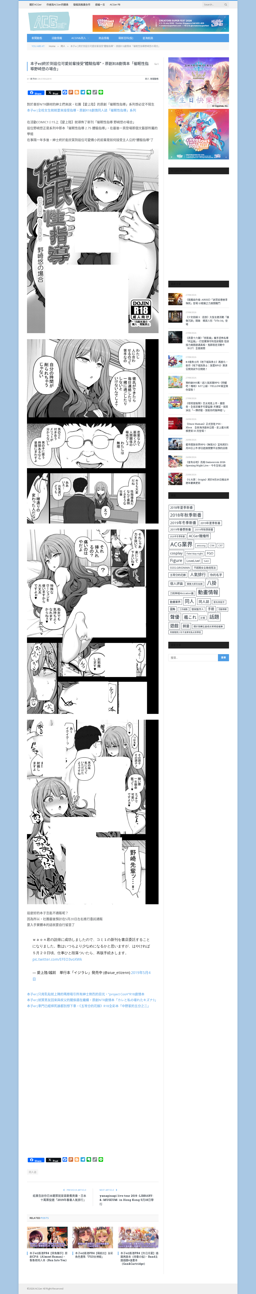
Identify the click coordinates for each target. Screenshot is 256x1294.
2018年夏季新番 (181, 507)
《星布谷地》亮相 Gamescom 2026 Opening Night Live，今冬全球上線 (206, 463)
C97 (220, 545)
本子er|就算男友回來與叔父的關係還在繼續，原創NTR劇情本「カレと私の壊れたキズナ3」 (92, 1000)
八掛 (212, 583)
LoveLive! (193, 561)
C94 (212, 545)
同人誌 (32, 1172)
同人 (147, 78)
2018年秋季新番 (185, 515)
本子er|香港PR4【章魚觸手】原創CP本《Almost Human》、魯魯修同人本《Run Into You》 (49, 1256)
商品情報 (104, 38)
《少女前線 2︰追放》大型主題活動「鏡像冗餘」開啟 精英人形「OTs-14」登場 (207, 320)
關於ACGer (35, 4)
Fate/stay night (195, 553)
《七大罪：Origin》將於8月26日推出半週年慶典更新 (207, 481)
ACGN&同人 (78, 38)
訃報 (203, 617)
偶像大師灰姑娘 (195, 584)
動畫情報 (208, 592)
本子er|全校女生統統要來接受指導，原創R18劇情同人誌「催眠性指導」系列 (81, 110)
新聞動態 (37, 38)
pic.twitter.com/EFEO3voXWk (57, 959)
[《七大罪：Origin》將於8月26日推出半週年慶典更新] (175, 479)
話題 (214, 616)
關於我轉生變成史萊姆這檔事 (208, 626)
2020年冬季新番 (177, 536)
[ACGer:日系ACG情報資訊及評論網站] (49, 21)
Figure (176, 560)
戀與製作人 (198, 609)
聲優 (175, 617)
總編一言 (100, 4)
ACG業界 (181, 544)
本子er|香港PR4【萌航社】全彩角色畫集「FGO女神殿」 (94, 1254)
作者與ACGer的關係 (57, 4)
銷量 (186, 626)
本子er (33, 78)
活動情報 (57, 38)
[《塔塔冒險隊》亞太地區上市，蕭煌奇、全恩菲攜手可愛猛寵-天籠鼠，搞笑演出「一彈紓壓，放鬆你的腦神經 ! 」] (175, 402)
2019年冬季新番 (183, 522)
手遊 (211, 609)
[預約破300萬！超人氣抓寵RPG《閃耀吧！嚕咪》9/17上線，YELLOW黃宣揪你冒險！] (175, 382)
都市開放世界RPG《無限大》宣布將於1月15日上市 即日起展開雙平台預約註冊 (207, 446)
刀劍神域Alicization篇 (182, 593)
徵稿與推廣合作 (81, 4)
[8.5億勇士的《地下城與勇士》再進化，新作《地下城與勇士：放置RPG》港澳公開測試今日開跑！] (175, 361)
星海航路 (148, 38)
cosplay (176, 553)
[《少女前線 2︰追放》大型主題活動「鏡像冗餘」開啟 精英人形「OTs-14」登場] (175, 316)
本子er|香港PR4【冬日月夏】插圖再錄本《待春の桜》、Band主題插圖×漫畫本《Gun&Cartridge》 (139, 1258)
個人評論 (176, 583)
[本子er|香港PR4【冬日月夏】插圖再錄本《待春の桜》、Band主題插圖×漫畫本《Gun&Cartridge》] (138, 1237)
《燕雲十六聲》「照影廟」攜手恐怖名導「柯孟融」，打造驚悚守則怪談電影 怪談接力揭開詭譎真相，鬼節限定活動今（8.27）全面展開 (207, 343)
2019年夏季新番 (210, 523)
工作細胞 (183, 609)
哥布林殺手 (219, 602)
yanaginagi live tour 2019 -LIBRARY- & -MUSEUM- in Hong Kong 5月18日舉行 (127, 1200)
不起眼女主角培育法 (205, 567)
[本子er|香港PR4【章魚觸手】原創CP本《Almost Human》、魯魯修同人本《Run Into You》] (47, 1237)
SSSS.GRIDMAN (180, 567)
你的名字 (216, 575)
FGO (210, 553)
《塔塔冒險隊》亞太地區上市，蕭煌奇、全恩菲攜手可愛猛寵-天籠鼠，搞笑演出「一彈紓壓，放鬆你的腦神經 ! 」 (207, 407)
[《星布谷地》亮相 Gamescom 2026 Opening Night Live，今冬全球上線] (175, 461)
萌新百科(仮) (125, 38)
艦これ (190, 617)
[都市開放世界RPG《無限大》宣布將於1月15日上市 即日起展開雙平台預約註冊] (175, 444)
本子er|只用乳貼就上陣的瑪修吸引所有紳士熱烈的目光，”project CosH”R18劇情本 (85, 994)
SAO (206, 561)
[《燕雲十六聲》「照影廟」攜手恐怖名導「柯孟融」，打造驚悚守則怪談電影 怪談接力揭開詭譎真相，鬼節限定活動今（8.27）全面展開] (175, 337)
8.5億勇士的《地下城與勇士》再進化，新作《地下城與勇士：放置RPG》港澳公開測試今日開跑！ (207, 365)
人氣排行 (198, 574)
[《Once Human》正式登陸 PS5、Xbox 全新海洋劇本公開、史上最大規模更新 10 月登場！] (175, 423)
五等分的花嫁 (178, 575)
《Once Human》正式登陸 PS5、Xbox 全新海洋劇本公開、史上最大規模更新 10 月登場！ (207, 427)
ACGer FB (115, 4)
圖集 (172, 609)
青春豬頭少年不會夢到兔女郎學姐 (185, 632)
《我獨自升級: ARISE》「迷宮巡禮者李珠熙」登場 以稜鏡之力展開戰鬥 (207, 301)
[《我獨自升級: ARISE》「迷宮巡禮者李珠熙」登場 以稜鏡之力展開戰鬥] (175, 299)
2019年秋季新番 (204, 529)
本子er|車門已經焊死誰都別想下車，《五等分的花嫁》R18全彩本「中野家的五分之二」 (88, 1006)
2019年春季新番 (180, 529)
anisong (201, 545)
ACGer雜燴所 (199, 536)
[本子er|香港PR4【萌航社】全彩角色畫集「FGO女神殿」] (93, 1237)
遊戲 (174, 626)
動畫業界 (175, 602)
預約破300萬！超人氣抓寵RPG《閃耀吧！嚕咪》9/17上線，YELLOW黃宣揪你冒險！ (207, 386)
